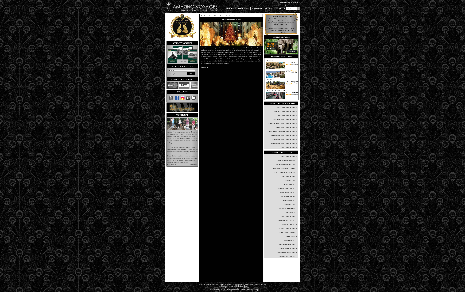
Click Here (182, 62)
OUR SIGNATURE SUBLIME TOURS (281, 16)
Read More (193, 165)
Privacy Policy (174, 74)
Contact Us (204, 67)
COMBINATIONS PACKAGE (281, 37)
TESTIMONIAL (182, 115)
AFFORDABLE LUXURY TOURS (281, 56)
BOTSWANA (271, 80)
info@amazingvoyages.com (291, 5)
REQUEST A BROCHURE (182, 43)
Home (201, 16)
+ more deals (295, 64)
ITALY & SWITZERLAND (276, 90)
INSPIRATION (257, 8)
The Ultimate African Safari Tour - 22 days (281, 28)
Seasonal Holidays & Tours (211, 16)
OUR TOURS (231, 8)
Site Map (255, 290)
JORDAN (270, 60)
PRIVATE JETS (243, 8)
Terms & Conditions (246, 290)
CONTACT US (280, 8)
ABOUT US (268, 8)
